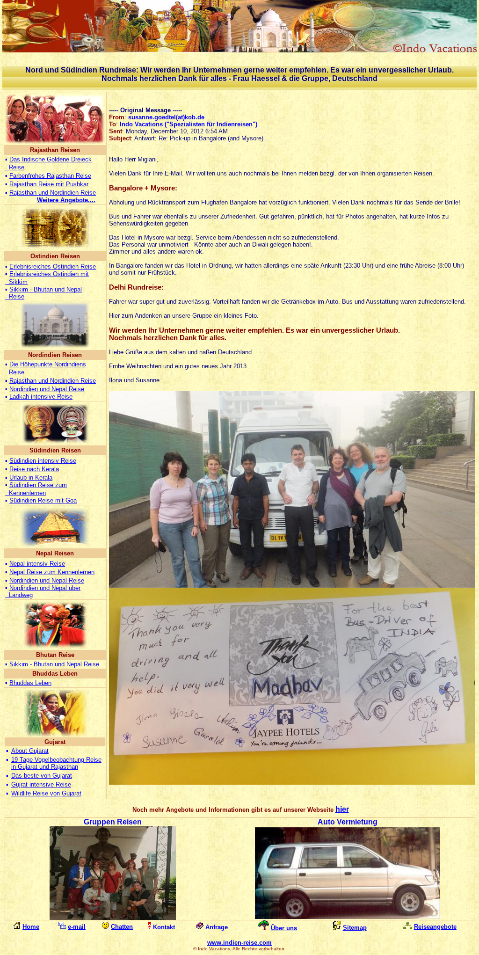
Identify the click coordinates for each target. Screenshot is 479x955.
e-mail (77, 926)
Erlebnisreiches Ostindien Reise (52, 266)
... (66, 200)
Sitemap (355, 927)
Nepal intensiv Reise (37, 563)
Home (30, 926)
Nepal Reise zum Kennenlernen (51, 572)
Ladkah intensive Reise (41, 396)
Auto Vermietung (347, 822)
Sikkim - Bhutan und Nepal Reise (54, 664)
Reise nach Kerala (34, 469)
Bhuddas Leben (30, 682)
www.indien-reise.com (239, 942)
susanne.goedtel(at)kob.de (166, 117)
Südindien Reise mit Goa (43, 500)
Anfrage (216, 927)
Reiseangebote (435, 926)
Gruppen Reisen (113, 822)
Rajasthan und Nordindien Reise (52, 192)
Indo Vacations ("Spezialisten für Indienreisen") (188, 124)
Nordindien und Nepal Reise (46, 389)
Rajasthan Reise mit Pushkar (48, 184)
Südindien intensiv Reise (42, 460)
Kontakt (164, 927)
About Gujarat (30, 750)
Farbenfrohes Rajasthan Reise (50, 175)
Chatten (122, 926)
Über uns (284, 928)
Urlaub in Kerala (30, 477)
